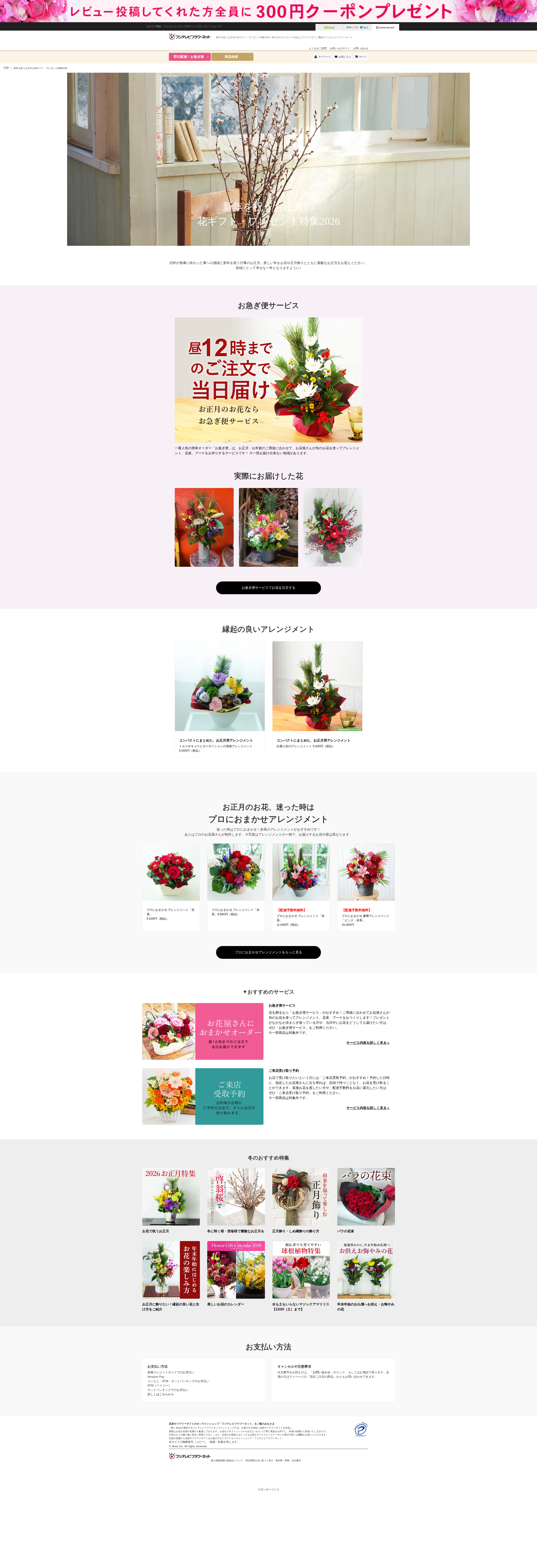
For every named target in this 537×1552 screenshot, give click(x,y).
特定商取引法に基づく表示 (259, 1460)
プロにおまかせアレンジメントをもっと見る (268, 952)
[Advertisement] (268, 1521)
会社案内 (296, 1460)
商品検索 (231, 56)
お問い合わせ (360, 48)
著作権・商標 (282, 1460)
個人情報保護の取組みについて (227, 1460)
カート (362, 56)
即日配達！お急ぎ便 (189, 56)
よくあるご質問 (318, 48)
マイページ (324, 56)
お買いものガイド (340, 48)
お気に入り (345, 56)
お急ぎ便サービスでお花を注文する (268, 587)
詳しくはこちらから (160, 1394)
